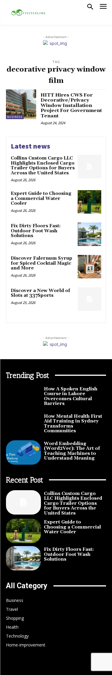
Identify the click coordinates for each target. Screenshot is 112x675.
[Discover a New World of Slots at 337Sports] (89, 299)
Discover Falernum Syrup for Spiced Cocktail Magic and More (41, 263)
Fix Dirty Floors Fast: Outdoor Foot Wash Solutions (36, 231)
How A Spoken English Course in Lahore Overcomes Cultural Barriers (70, 396)
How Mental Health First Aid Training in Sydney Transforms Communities (73, 424)
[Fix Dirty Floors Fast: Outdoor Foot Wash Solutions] (89, 234)
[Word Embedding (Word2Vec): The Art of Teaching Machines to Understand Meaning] (23, 452)
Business (14, 117)
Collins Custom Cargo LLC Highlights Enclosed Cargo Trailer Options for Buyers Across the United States (43, 165)
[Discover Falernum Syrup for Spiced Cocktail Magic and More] (89, 266)
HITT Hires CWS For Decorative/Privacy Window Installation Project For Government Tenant (71, 105)
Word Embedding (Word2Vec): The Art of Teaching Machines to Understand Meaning (72, 451)
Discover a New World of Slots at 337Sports (40, 293)
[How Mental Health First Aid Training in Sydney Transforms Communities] (23, 425)
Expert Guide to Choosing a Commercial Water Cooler (41, 198)
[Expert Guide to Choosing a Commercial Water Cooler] (89, 202)
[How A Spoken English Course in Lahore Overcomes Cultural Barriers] (23, 398)
